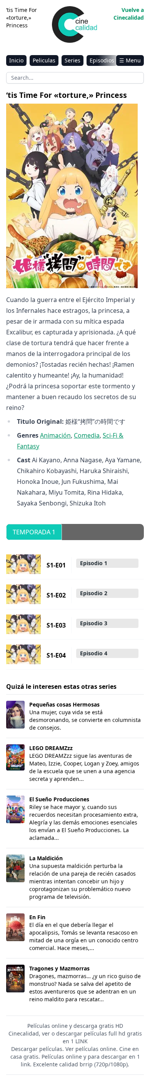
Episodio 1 (93, 563)
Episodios (102, 60)
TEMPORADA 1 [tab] (34, 532)
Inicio (16, 60)
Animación (55, 435)
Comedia (87, 435)
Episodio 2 (93, 593)
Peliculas (44, 60)
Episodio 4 (93, 653)
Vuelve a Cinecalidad (128, 13)
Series (72, 60)
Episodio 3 (93, 623)
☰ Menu (130, 60)
